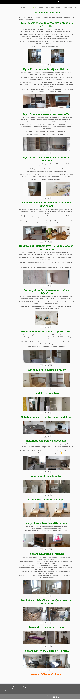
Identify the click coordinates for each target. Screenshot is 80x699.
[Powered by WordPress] (47, 695)
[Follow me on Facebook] (55, 2)
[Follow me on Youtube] (59, 2)
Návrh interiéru (39, 7)
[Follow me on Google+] (57, 2)
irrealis (23, 7)
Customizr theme (59, 695)
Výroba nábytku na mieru (53, 7)
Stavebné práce (67, 7)
